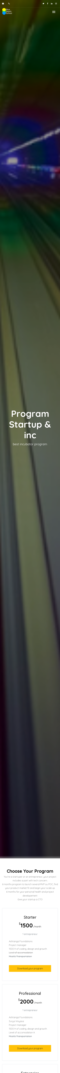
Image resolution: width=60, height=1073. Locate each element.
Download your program (30, 968)
